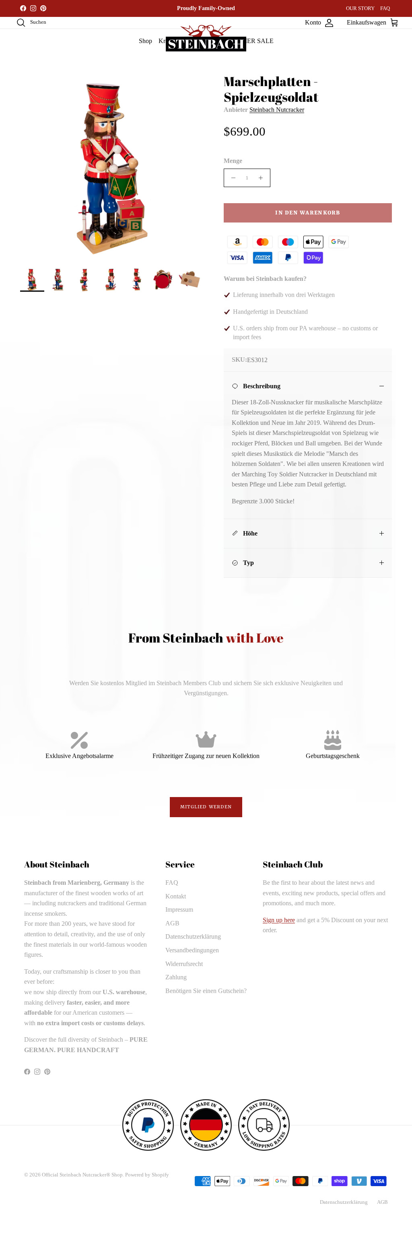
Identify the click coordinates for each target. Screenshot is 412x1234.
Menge (233, 160)
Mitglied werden (206, 807)
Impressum (179, 909)
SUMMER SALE (250, 40)
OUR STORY (360, 8)
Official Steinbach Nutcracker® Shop (82, 1175)
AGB (172, 923)
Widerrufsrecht (184, 963)
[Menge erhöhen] (263, 178)
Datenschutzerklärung (193, 936)
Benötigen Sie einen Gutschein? (206, 990)
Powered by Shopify (147, 1175)
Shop (145, 40)
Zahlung (176, 977)
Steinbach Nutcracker (276, 109)
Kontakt (175, 896)
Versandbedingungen (192, 950)
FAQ (385, 8)
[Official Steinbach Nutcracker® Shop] (206, 38)
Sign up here (279, 920)
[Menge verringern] (231, 178)
